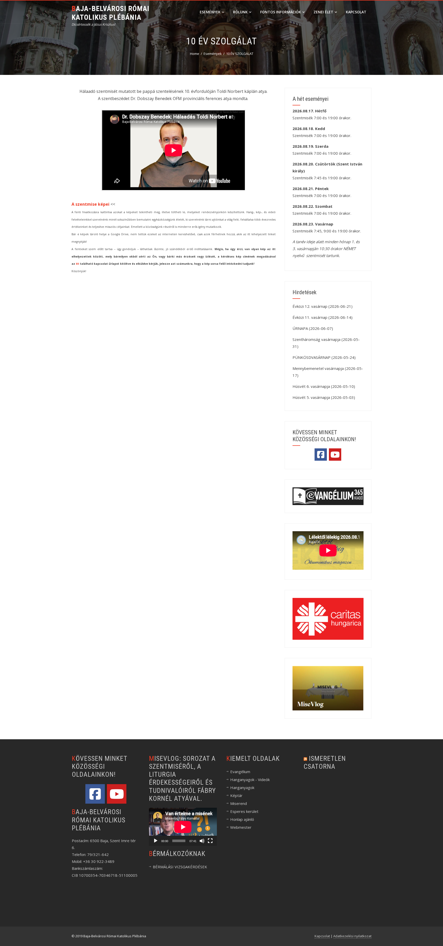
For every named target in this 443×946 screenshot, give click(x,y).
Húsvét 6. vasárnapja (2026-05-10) (324, 386)
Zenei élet (323, 11)
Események (210, 11)
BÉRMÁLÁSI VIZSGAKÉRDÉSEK (180, 866)
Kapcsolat (356, 11)
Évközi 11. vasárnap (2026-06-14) (323, 317)
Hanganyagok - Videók (250, 779)
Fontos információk (280, 11)
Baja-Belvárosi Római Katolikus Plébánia (110, 13)
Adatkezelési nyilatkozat (352, 936)
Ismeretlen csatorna (325, 762)
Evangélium (240, 771)
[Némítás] (202, 840)
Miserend (238, 803)
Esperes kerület (244, 811)
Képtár (236, 795)
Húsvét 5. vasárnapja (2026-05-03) (324, 397)
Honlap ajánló (242, 819)
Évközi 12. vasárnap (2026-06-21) (323, 306)
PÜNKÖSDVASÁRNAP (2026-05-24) (324, 357)
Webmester (240, 827)
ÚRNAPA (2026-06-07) (313, 328)
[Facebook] (321, 454)
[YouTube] (335, 454)
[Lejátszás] (155, 840)
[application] (183, 827)
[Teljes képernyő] (210, 840)
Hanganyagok (242, 787)
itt (77, 263)
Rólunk (240, 11)
